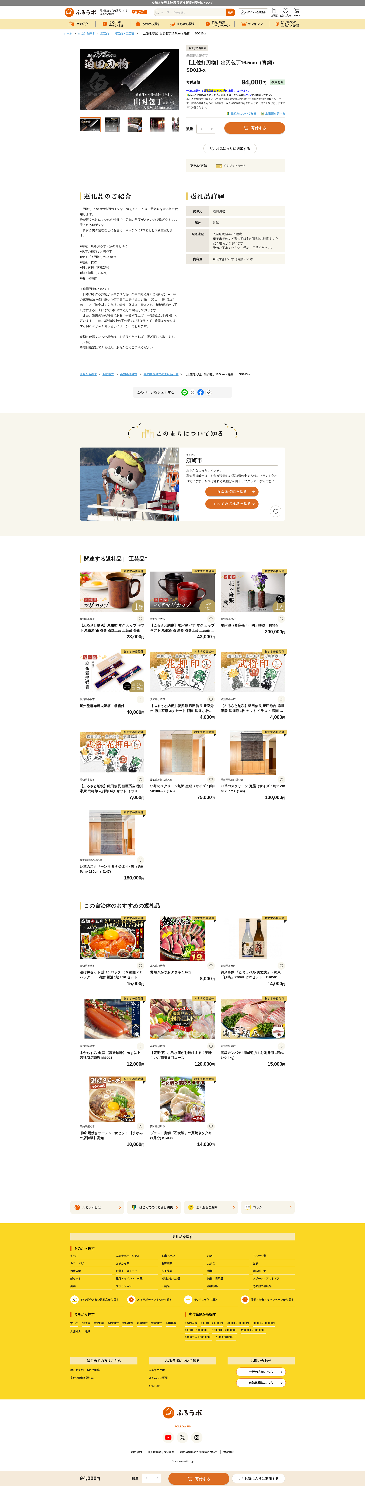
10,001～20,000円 (212, 1323)
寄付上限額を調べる (82, 1377)
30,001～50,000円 (264, 1323)
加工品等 (167, 1270)
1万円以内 (191, 1323)
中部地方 (127, 1323)
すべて (74, 1255)
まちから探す (88, 374)
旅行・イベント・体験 (129, 1278)
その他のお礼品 (262, 1286)
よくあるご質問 (158, 1377)
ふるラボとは (157, 1369)
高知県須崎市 (128, 374)
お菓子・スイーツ (126, 1270)
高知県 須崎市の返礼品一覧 (161, 374)
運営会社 (228, 1451)
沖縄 (87, 1331)
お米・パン (168, 1255)
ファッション (124, 1286)
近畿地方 (142, 1323)
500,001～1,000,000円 (198, 1337)
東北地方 (99, 1323)
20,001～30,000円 (238, 1323)
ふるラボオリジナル (128, 1255)
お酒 (255, 1263)
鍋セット (75, 1278)
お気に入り (285, 15)
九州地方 (75, 1331)
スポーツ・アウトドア (266, 1278)
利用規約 (136, 1451)
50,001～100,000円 (197, 1330)
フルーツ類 (259, 1255)
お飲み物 (75, 1270)
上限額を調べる (275, 113)
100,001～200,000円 (224, 1330)
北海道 (86, 1323)
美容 (73, 1286)
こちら (247, 94)
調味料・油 (259, 1270)
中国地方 (156, 1323)
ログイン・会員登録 (255, 12)
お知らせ (154, 1385)
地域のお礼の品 (171, 1278)
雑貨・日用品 (215, 1278)
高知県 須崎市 (197, 55)
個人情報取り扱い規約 (161, 1451)
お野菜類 (167, 1263)
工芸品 (104, 33)
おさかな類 (122, 1263)
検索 (230, 12)
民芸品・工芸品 (124, 33)
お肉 (210, 1255)
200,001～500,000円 (253, 1330)
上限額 (274, 15)
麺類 (210, 1270)
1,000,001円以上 (226, 1337)
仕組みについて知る (243, 113)
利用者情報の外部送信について (198, 1451)
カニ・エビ (77, 1263)
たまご (211, 1263)
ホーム (68, 33)
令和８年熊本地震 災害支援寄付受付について (182, 2)
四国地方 (108, 374)
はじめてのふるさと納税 (85, 1369)
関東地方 (113, 1323)
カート (297, 15)
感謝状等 (212, 1286)
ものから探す (86, 33)
